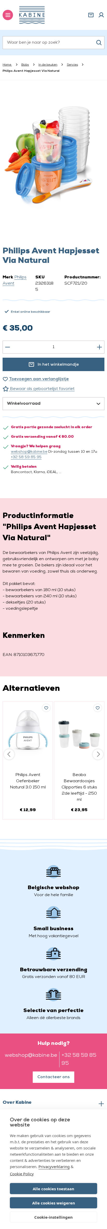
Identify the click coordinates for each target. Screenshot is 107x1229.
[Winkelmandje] (91, 15)
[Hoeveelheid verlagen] (7, 347)
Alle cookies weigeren (53, 1202)
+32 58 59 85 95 (26, 457)
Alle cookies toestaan (53, 1188)
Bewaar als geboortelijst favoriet (42, 389)
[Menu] (8, 15)
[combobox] (53, 42)
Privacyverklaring (54, 1166)
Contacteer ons (53, 1077)
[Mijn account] (101, 15)
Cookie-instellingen (53, 1217)
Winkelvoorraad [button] (24, 404)
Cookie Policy (22, 1173)
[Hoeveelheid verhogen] (99, 347)
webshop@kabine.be (29, 452)
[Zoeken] (99, 42)
